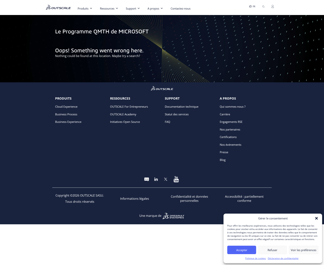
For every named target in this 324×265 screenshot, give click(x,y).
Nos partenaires (230, 129)
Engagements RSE (231, 122)
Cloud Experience (66, 106)
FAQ (167, 122)
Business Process (66, 114)
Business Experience (68, 122)
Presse (224, 152)
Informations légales (134, 199)
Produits (83, 8)
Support (131, 8)
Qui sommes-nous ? (232, 106)
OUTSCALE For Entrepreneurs (129, 106)
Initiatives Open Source (125, 122)
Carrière (225, 114)
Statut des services (177, 114)
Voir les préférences (303, 250)
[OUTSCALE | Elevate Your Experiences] (60, 4)
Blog (223, 160)
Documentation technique (181, 106)
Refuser (272, 250)
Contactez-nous (180, 8)
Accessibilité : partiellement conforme (244, 198)
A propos (153, 8)
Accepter (241, 250)
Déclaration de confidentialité (283, 258)
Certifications (228, 137)
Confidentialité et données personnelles (189, 198)
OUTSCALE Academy (123, 114)
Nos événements (230, 144)
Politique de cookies (255, 258)
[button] (316, 218)
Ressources (107, 8)
